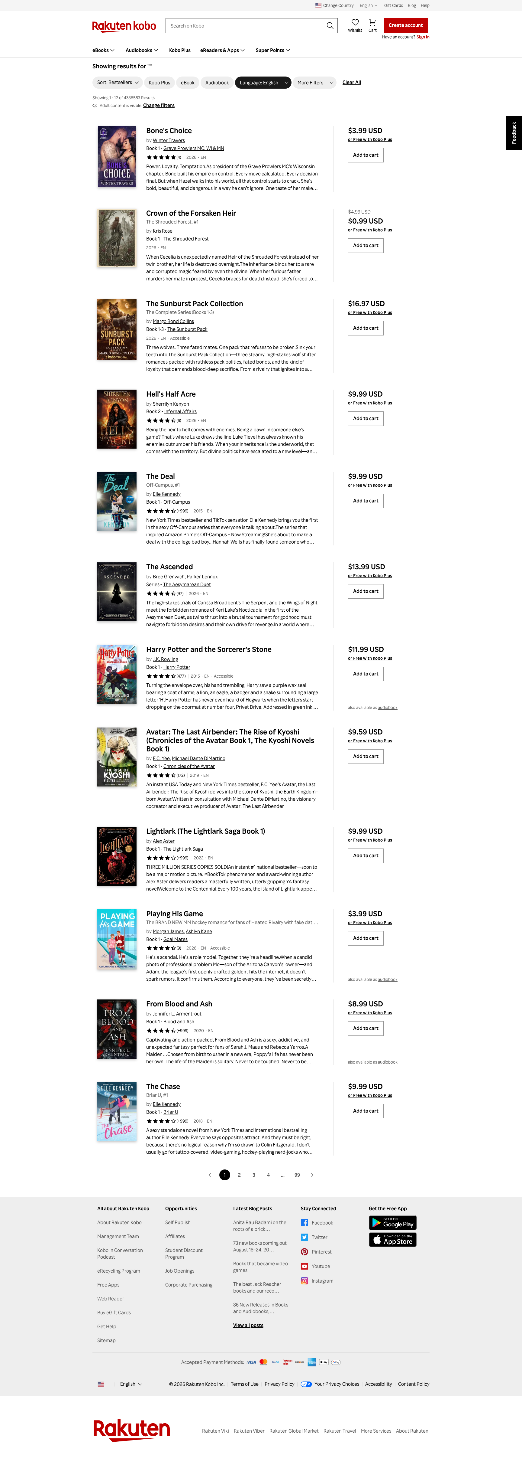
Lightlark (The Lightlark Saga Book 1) (205, 831)
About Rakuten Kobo (119, 1222)
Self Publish (178, 1222)
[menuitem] (104, 50)
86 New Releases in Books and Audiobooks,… (260, 1308)
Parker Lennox (202, 577)
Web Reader (110, 1299)
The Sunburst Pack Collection (194, 303)
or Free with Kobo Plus (370, 139)
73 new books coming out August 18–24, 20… (260, 1246)
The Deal (160, 476)
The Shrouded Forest (186, 239)
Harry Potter (176, 667)
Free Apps (108, 1285)
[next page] (311, 1174)
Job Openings (179, 1271)
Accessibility (378, 1384)
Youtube (321, 1266)
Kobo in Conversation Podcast (120, 1253)
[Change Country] (100, 1384)
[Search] (330, 25)
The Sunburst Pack (187, 329)
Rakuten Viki (215, 1431)
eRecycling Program (118, 1271)
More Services (376, 1431)
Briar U (170, 1112)
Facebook (322, 1223)
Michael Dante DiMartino (198, 758)
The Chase (163, 1086)
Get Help (106, 1326)
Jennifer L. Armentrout (177, 1014)
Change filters (159, 105)
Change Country (338, 5)
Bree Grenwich (169, 577)
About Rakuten (412, 1431)
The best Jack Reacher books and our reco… (257, 1287)
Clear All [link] (352, 82)
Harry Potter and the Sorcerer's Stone (209, 649)
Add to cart (366, 155)
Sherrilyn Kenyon (171, 404)
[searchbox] (247, 25)
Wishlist (355, 30)
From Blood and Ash (179, 1003)
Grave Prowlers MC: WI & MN (193, 148)
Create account (406, 25)
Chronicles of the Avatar (189, 766)
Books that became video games (260, 1267)
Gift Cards (393, 5)
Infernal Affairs (180, 411)
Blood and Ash (178, 1022)
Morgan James (168, 931)
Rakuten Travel (340, 1431)
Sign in (423, 36)
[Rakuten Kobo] (124, 27)
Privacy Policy (280, 1384)
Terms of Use (245, 1384)
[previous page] (210, 1174)
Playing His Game (174, 913)
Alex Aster (164, 841)
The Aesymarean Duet (187, 584)
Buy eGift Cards (114, 1313)
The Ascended (169, 566)
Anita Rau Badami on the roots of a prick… (259, 1225)
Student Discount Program (184, 1253)
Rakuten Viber (249, 1431)
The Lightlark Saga (183, 849)
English (127, 1384)
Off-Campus (176, 502)
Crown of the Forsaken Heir (191, 213)
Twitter (319, 1237)
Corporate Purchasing (188, 1285)
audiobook (388, 707)
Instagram (323, 1281)
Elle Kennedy (167, 494)
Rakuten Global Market (294, 1431)
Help (425, 5)
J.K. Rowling (165, 659)
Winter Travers (169, 140)
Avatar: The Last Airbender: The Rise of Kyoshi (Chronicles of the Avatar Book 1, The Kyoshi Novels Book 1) (231, 740)
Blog (412, 5)
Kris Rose (162, 231)
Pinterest (322, 1252)
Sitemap (106, 1340)
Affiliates (175, 1236)
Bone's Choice (169, 130)
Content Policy (414, 1384)
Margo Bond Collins (173, 321)
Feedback (514, 133)
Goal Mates (175, 939)
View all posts (248, 1325)
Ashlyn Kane (199, 931)
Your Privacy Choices (336, 1384)
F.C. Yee (161, 758)
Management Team (118, 1236)
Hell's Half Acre (171, 394)
